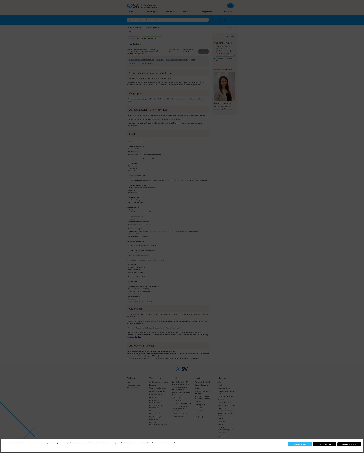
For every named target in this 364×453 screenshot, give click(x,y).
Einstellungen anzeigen (349, 444)
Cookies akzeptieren (300, 444)
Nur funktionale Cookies (324, 444)
